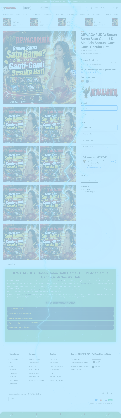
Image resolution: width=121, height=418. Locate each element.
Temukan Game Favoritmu (79, 362)
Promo (12, 416)
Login (36, 416)
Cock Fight (59, 14)
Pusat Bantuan (34, 369)
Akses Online (111, 63)
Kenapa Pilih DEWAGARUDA (80, 366)
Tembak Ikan (48, 14)
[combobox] (60, 8)
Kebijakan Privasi (55, 376)
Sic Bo (25, 14)
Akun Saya (53, 359)
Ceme (18, 14)
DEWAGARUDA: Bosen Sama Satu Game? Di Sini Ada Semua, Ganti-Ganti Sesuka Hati (60, 1)
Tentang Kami (34, 362)
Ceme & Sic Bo (88, 147)
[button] (8, 14)
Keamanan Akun (34, 359)
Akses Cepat (54, 362)
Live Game (96, 14)
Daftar (60, 416)
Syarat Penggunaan (56, 380)
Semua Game (84, 14)
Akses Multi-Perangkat (37, 380)
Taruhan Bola (35, 14)
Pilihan (83, 175)
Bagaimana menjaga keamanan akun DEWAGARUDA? (24, 323)
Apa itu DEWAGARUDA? (16, 309)
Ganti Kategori (34, 376)
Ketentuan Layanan (56, 366)
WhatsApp (84, 416)
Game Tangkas (72, 14)
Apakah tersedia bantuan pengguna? (19, 327)
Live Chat (109, 416)
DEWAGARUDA (8, 14)
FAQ (51, 373)
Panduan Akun (34, 373)
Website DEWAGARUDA (78, 369)
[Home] (9, 8)
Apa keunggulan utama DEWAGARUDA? (20, 313)
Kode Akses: (84, 53)
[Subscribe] (38, 399)
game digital (43, 289)
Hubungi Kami (54, 369)
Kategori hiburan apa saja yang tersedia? (21, 318)
